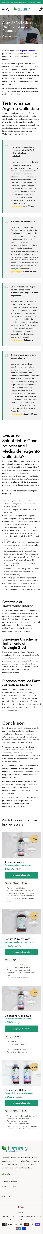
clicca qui (12, 771)
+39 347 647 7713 (17, 806)
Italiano (20, 1212)
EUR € (22, 1207)
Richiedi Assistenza (9, 1181)
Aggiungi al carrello (21, 875)
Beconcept (29, 1219)
